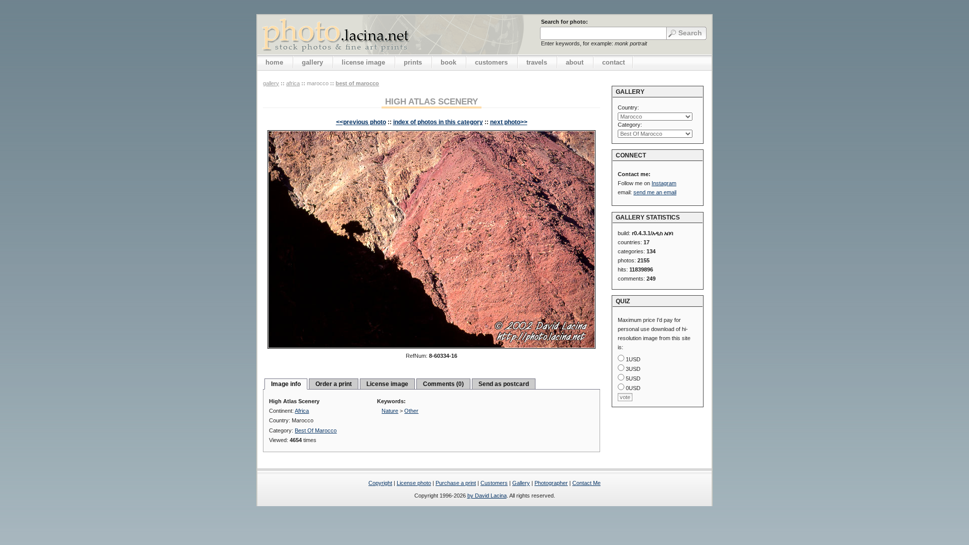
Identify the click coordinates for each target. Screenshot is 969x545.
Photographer (551, 483)
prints (413, 62)
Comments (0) (443, 384)
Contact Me (586, 483)
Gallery (521, 483)
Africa (293, 83)
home (274, 62)
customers (491, 62)
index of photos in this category (438, 122)
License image (387, 384)
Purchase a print (456, 483)
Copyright (380, 483)
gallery (312, 62)
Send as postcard (503, 384)
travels (536, 62)
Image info (286, 384)
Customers (494, 483)
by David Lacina (487, 496)
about (574, 62)
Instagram (664, 183)
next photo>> (508, 122)
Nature (390, 411)
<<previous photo (361, 122)
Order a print (333, 384)
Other (411, 411)
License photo (414, 483)
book (448, 62)
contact (613, 62)
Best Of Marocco (357, 83)
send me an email (654, 192)
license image (363, 62)
